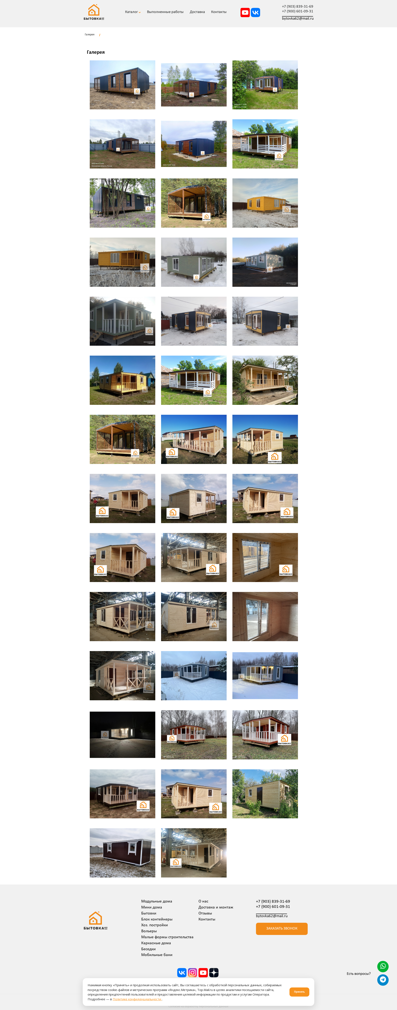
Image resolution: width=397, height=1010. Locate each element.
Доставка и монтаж (215, 907)
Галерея (89, 34)
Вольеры (149, 931)
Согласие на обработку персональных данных (198, 1006)
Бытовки (148, 913)
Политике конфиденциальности (137, 999)
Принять (299, 991)
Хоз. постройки (154, 925)
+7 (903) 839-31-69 (297, 7)
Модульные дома (156, 901)
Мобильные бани (156, 955)
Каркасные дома (156, 943)
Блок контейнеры (156, 919)
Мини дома (151, 907)
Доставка (197, 12)
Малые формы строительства (167, 937)
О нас (203, 901)
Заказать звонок (281, 929)
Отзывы (205, 913)
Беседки (148, 949)
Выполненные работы (165, 12)
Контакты (206, 919)
